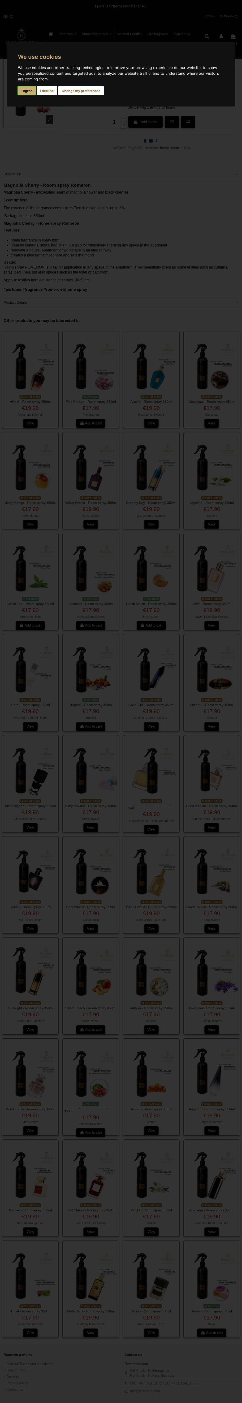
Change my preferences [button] (81, 91)
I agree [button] (27, 91)
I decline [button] (47, 91)
